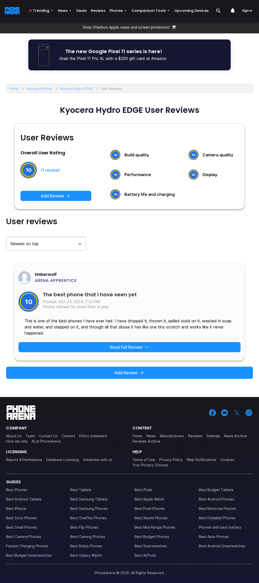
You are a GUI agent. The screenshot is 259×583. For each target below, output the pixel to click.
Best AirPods (145, 555)
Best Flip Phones (84, 527)
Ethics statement (93, 436)
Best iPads (143, 490)
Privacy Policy (171, 459)
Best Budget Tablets (216, 490)
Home (137, 436)
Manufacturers (172, 436)
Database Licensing (62, 459)
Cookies (227, 459)
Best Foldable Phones (217, 518)
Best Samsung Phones (89, 508)
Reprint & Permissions (24, 459)
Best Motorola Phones (217, 508)
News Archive (235, 436)
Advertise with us (97, 459)
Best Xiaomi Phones (151, 518)
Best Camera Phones (23, 536)
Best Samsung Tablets (89, 499)
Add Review (52, 195)
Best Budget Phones (152, 536)
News (151, 436)
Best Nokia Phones (86, 546)
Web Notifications (201, 459)
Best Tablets (81, 490)
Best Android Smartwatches (222, 546)
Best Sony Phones (21, 518)
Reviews (195, 436)
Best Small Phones (21, 527)
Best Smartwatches (151, 546)
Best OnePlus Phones (88, 518)
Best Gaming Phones (87, 536)
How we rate (17, 441)
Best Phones (16, 490)
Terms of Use (144, 459)
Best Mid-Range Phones (155, 527)
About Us (13, 436)
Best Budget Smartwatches (29, 555)
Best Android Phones (216, 499)
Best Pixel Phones (150, 508)
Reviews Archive (146, 441)
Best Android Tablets (23, 499)
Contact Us (48, 436)
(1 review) (50, 170)
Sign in (247, 10)
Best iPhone (16, 508)
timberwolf (46, 274)
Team (30, 436)
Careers (68, 436)
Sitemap (213, 436)
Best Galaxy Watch (86, 555)
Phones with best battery (220, 527)
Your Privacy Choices (150, 465)
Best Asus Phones (214, 536)
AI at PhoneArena (46, 441)
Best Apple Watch (149, 499)
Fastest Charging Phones (27, 546)
